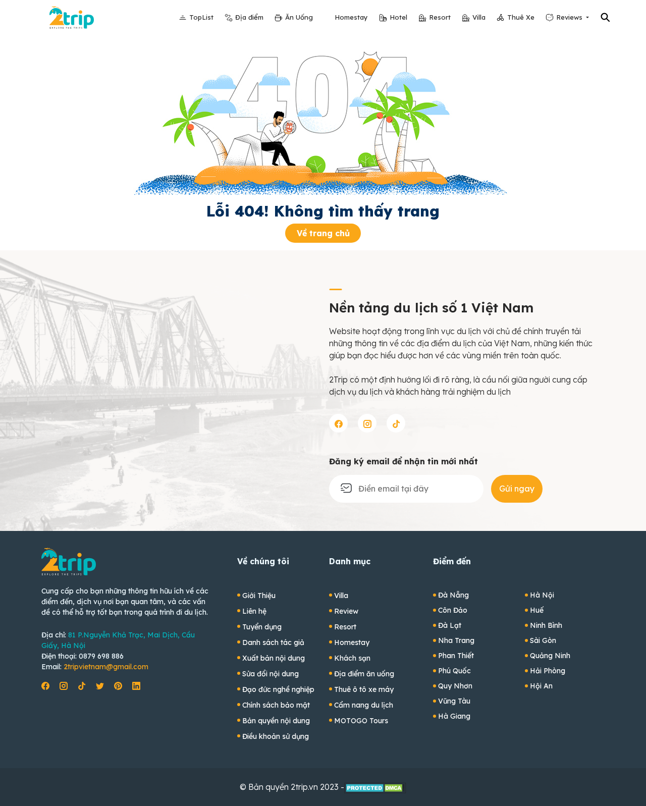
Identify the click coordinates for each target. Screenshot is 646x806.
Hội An (541, 685)
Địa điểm (249, 17)
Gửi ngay (516, 488)
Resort (440, 17)
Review (346, 611)
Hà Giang (454, 716)
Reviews (570, 17)
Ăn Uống (299, 17)
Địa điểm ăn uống (364, 673)
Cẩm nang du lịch (363, 705)
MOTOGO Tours (361, 720)
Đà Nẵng (453, 595)
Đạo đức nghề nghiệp (278, 689)
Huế (537, 610)
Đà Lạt (449, 625)
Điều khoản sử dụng (275, 736)
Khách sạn (352, 658)
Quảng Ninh (550, 655)
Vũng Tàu (454, 701)
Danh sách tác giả (273, 642)
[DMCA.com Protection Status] (375, 787)
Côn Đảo (452, 610)
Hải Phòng (547, 670)
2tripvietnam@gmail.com (106, 666)
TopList (201, 17)
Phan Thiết (456, 655)
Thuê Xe (520, 17)
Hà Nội (542, 595)
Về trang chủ (323, 233)
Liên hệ (254, 611)
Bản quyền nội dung (276, 720)
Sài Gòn (543, 640)
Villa (479, 17)
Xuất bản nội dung (273, 658)
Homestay (351, 17)
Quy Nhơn (455, 685)
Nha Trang (456, 640)
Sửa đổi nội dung (270, 673)
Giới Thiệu (259, 595)
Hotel (398, 17)
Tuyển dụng (262, 626)
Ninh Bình (546, 625)
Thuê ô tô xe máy (364, 689)
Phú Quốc (454, 670)
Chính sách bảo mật (276, 705)
